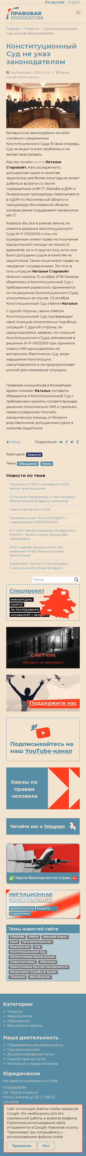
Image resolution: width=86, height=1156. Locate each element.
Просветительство (23, 1050)
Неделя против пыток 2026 (29, 509)
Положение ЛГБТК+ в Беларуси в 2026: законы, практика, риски (39, 486)
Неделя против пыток (26, 1059)
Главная (13, 29)
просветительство (37, 941)
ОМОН (33, 936)
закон (46, 463)
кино (14, 941)
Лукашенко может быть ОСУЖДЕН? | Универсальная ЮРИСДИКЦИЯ (37, 520)
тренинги (17, 976)
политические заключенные (32, 956)
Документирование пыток (30, 1054)
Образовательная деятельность (35, 1045)
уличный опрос (55, 936)
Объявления (18, 1021)
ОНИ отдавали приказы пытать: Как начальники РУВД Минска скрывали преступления (36, 551)
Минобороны (40, 976)
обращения (28, 463)
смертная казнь (22, 961)
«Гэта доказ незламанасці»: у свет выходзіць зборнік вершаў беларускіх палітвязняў (42, 499)
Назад (15, 442)
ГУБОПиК (17, 936)
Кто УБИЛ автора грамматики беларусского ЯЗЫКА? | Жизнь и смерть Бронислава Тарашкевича (42, 535)
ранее (39, 162)
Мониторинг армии (24, 1026)
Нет (46, 1146)
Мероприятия (19, 1016)
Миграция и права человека (32, 1064)
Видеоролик (20, 946)
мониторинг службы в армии (33, 971)
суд (37, 946)
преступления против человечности (39, 966)
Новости (32, 29)
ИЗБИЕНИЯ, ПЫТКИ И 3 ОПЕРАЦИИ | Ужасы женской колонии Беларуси (38, 566)
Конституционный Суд (28, 951)
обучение (48, 961)
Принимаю (22, 1146)
